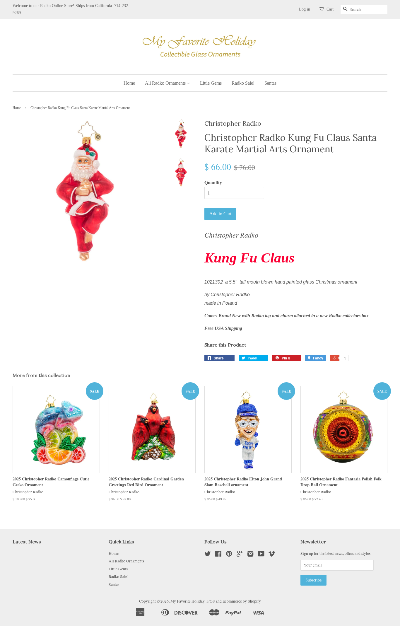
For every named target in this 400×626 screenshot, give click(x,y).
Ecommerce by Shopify (242, 601)
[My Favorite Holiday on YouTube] (261, 554)
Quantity (213, 182)
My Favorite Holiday (188, 601)
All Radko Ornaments (166, 83)
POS (211, 601)
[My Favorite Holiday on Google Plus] (239, 554)
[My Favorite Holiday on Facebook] (218, 554)
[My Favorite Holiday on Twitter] (207, 554)
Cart (330, 9)
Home (129, 83)
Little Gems (211, 83)
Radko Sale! (243, 83)
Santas (270, 83)
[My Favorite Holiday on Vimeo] (272, 554)
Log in (304, 9)
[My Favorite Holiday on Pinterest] (229, 554)
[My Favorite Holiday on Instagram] (250, 554)
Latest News (27, 542)
